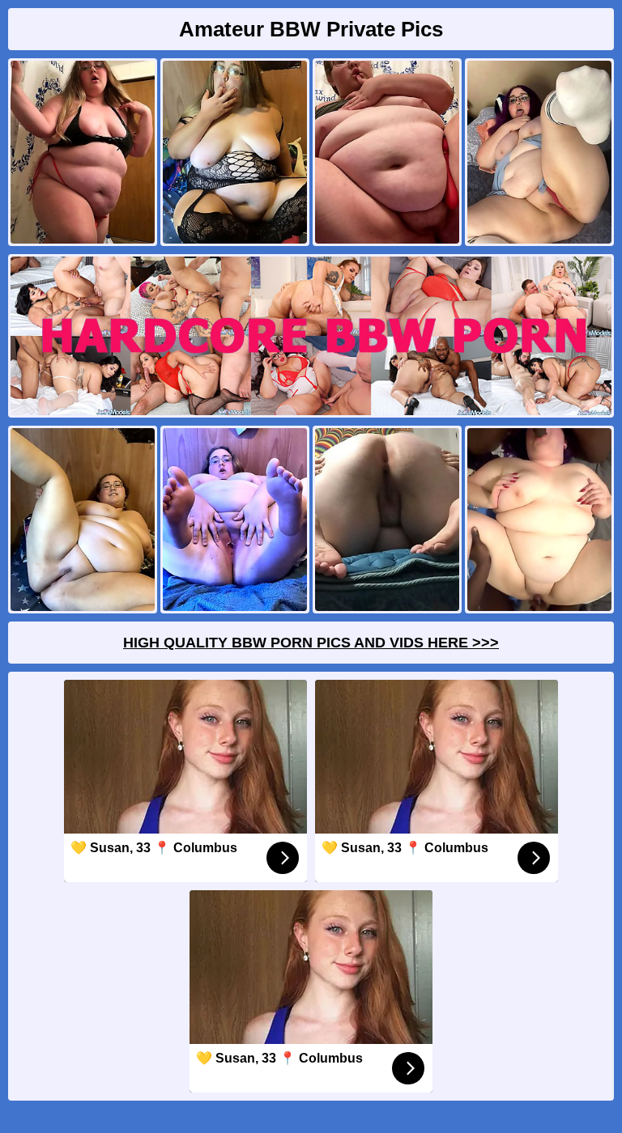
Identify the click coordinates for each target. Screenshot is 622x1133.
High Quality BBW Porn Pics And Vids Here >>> (311, 642)
